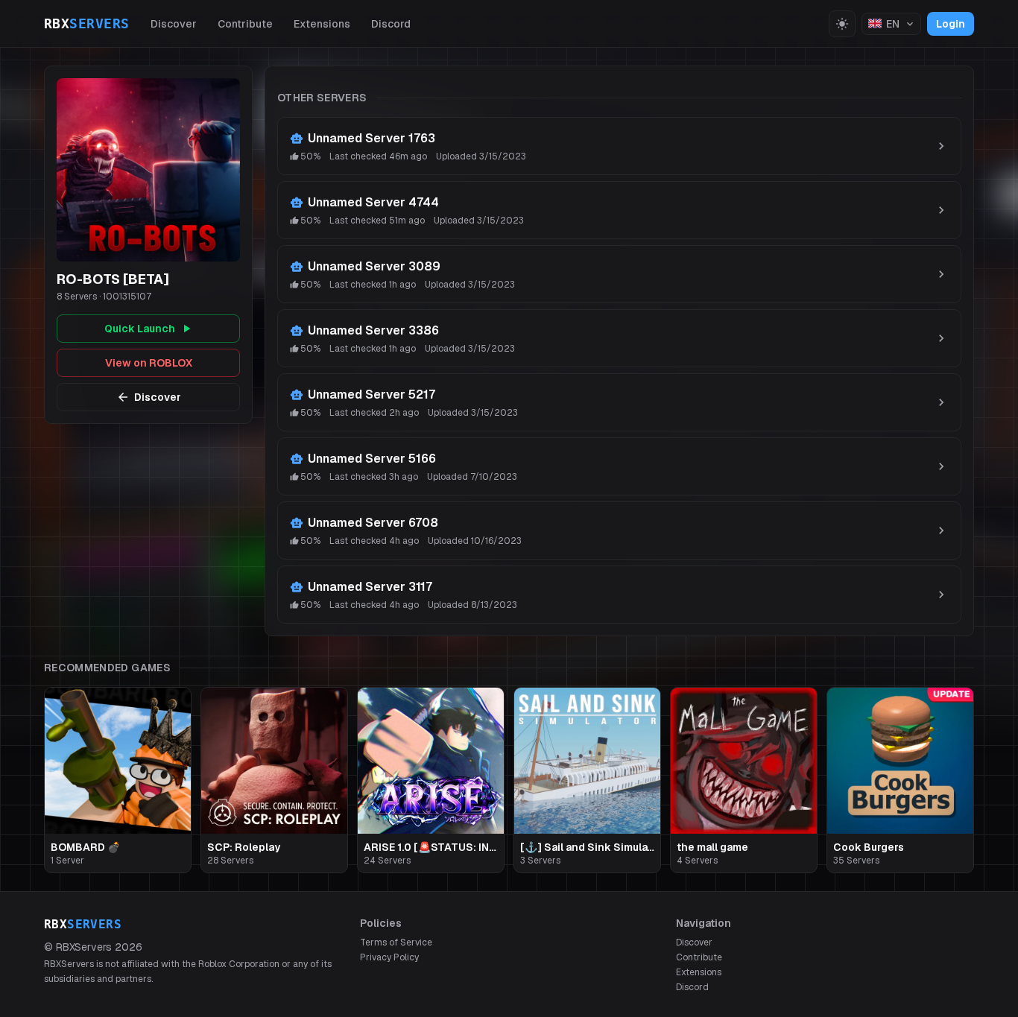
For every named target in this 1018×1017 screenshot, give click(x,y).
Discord (391, 24)
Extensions (322, 24)
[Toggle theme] (842, 23)
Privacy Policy (389, 957)
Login (950, 24)
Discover (174, 24)
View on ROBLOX (148, 363)
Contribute (245, 24)
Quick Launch (139, 328)
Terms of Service (396, 942)
